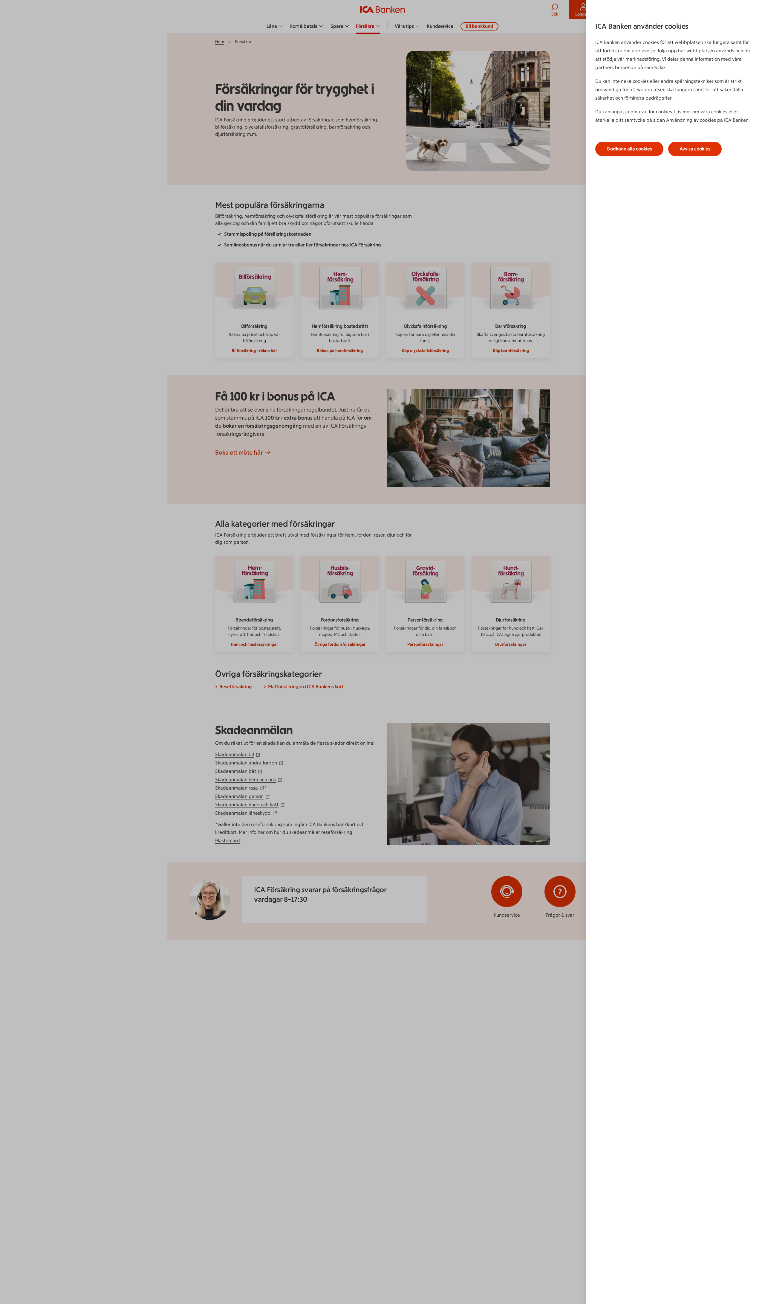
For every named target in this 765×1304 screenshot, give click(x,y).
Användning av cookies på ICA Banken (707, 120)
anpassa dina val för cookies (641, 112)
